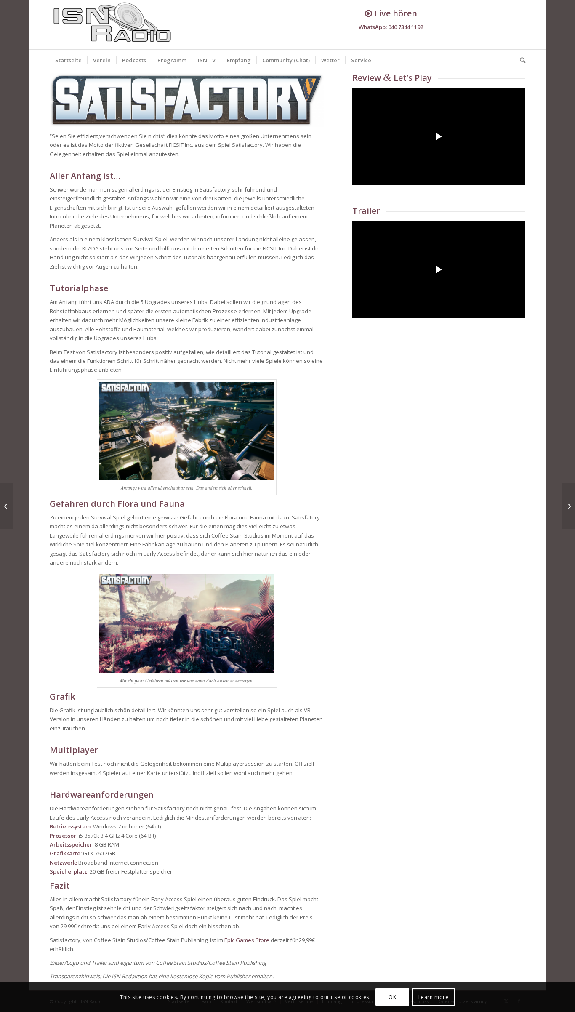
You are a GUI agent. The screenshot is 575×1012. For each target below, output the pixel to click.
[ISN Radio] (113, 24)
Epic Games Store (246, 940)
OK (392, 997)
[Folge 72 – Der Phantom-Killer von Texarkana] (6, 506)
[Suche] (519, 60)
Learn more (433, 997)
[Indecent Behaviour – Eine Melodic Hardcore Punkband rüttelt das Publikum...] (568, 506)
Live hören (394, 13)
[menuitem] (68, 60)
